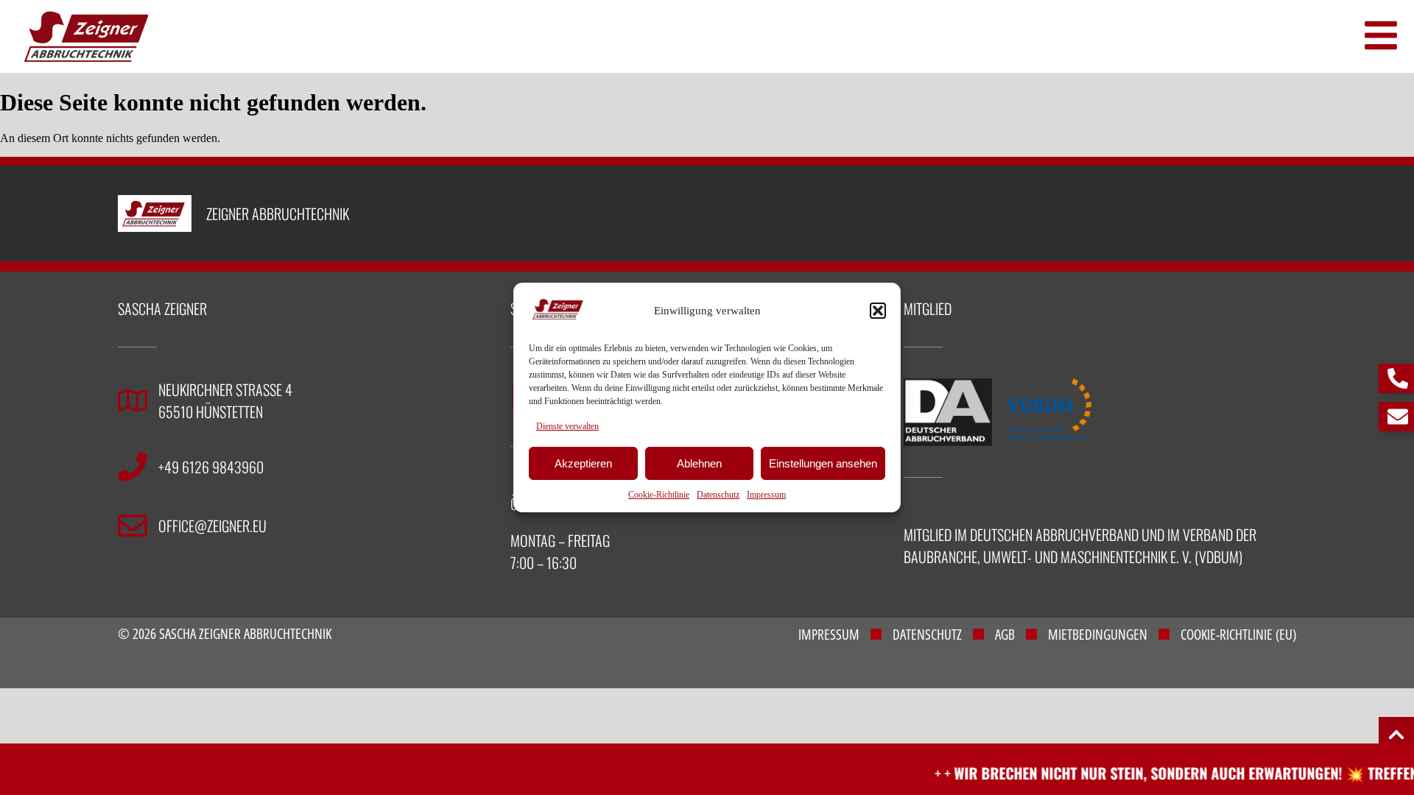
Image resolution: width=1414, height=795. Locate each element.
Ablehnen (699, 463)
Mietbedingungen (1097, 634)
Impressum (766, 495)
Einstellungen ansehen (823, 463)
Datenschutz (718, 495)
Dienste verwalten (567, 426)
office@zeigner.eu (212, 526)
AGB (1005, 634)
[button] (877, 310)
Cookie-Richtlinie (658, 495)
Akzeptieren (583, 463)
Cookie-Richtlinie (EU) (1238, 634)
